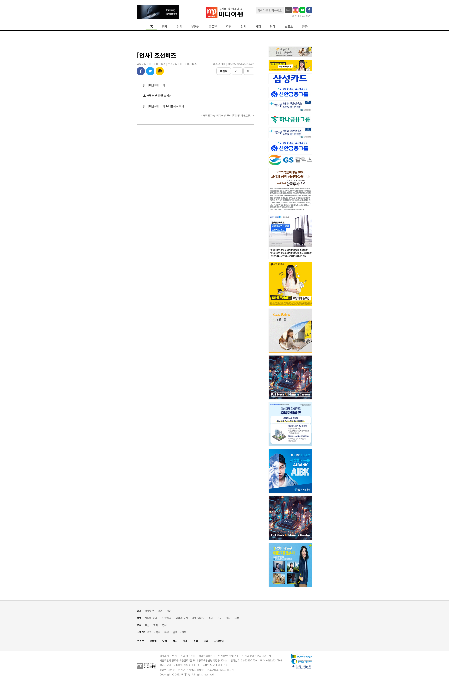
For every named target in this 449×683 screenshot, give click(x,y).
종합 (149, 632)
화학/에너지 (182, 618)
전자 (219, 618)
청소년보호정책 (207, 655)
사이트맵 (219, 640)
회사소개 (164, 655)
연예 (273, 26)
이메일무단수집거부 (228, 655)
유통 (236, 618)
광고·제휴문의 (187, 655)
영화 (155, 625)
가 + (237, 71)
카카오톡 (160, 71)
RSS (206, 640)
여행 (184, 632)
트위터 (150, 71)
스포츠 (289, 26)
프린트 (224, 71)
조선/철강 (166, 618)
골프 (175, 632)
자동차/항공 (151, 618)
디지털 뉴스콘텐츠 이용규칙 (256, 655)
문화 (305, 26)
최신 (147, 625)
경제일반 (149, 610)
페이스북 (141, 71)
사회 (258, 26)
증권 (169, 610)
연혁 (174, 655)
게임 (228, 618)
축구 (158, 632)
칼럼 (229, 26)
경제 (164, 26)
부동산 (195, 26)
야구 (166, 632)
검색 (288, 10)
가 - (249, 71)
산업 (179, 26)
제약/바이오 (198, 618)
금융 (160, 610)
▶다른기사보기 (174, 106)
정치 (243, 26)
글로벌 (213, 26)
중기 (211, 618)
